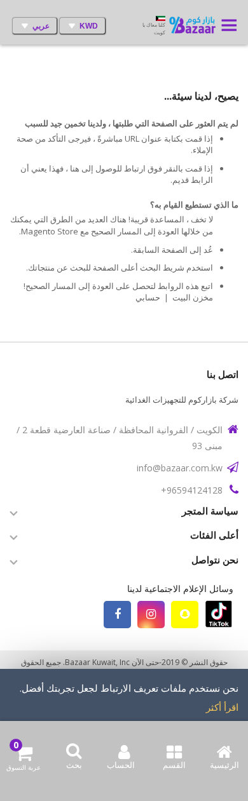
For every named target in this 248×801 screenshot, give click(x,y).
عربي (41, 26)
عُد (208, 249)
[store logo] (194, 26)
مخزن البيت (192, 297)
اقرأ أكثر (222, 707)
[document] (124, 710)
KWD (88, 26)
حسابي (147, 297)
